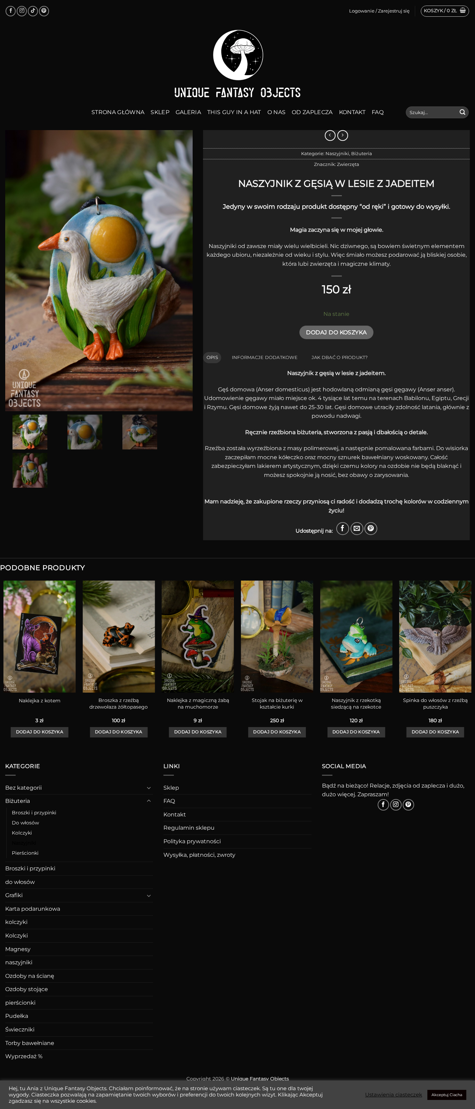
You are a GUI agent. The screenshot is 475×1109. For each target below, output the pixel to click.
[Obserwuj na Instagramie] (22, 11)
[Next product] (330, 135)
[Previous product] (342, 135)
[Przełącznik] (149, 787)
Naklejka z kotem (40, 700)
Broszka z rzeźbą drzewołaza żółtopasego (118, 703)
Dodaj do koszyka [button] (40, 731)
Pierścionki (25, 853)
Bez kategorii (23, 787)
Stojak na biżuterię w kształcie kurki (277, 703)
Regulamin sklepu (189, 827)
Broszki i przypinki (34, 812)
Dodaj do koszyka (336, 332)
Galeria (188, 112)
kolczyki (16, 922)
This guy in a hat (234, 112)
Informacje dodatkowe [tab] (265, 357)
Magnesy (18, 949)
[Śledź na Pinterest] (44, 11)
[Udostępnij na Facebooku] (342, 528)
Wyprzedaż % (23, 1056)
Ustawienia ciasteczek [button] (393, 1095)
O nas (276, 112)
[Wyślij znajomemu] (357, 528)
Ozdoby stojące (26, 989)
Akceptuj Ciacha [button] (447, 1094)
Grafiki (14, 895)
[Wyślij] (462, 112)
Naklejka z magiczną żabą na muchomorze (198, 703)
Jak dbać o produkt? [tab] (340, 357)
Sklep (160, 112)
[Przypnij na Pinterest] (370, 528)
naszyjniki (18, 962)
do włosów (20, 882)
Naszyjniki (337, 153)
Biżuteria (361, 153)
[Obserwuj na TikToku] (33, 11)
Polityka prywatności (192, 841)
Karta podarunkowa (32, 908)
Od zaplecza (312, 112)
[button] (445, 11)
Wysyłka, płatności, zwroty (199, 855)
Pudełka (16, 1016)
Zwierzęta (348, 164)
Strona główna (117, 112)
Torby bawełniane (29, 1043)
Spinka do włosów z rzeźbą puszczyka (435, 703)
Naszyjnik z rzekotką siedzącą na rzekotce (356, 703)
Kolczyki (22, 833)
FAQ (378, 112)
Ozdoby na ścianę (29, 976)
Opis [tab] (212, 357)
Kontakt (352, 112)
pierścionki (20, 1002)
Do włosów (25, 823)
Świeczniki (19, 1029)
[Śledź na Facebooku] (11, 11)
